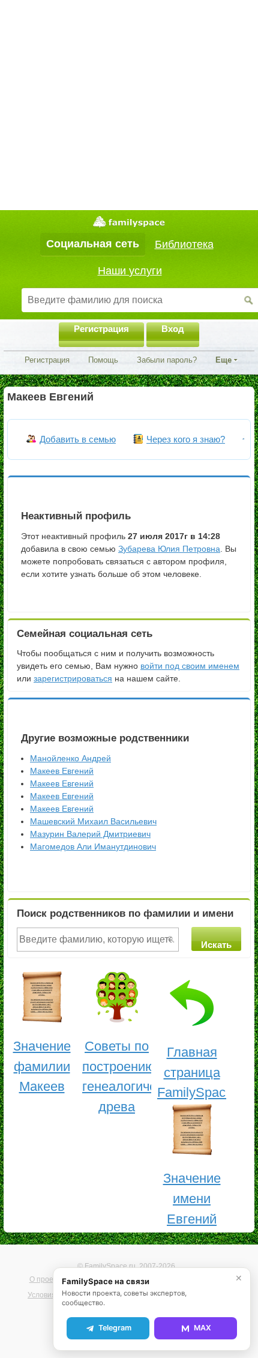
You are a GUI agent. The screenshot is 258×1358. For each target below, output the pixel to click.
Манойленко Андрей (70, 758)
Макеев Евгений (62, 771)
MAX (202, 1327)
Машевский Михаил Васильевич (93, 821)
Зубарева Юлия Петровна (169, 549)
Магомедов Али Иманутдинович (93, 846)
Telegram (114, 1327)
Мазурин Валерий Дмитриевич (90, 834)
